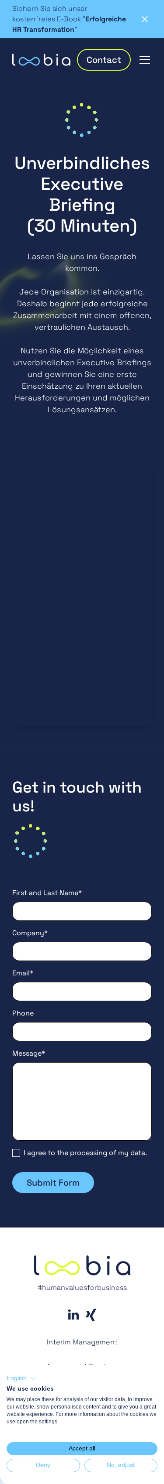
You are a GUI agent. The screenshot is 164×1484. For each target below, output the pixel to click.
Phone (23, 1013)
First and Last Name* (47, 892)
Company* (30, 932)
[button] (143, 59)
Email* (22, 973)
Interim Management (82, 1342)
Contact (104, 59)
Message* (28, 1053)
